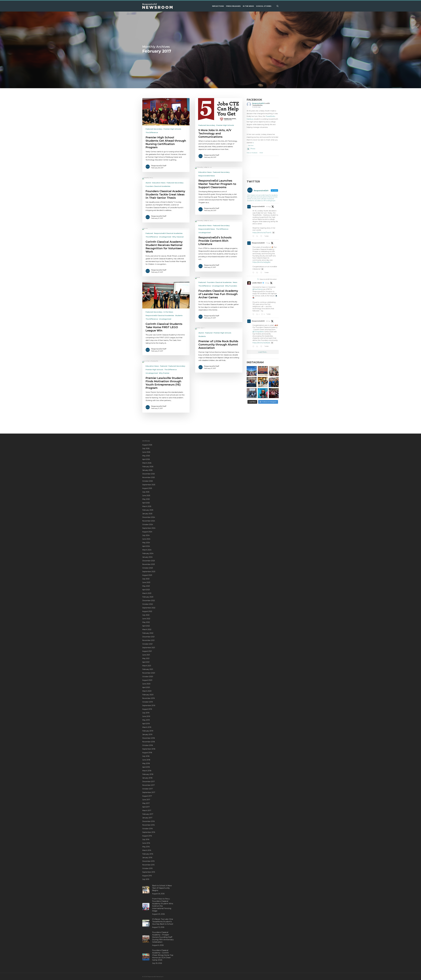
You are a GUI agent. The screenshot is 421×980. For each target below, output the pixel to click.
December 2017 (148, 782)
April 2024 (146, 546)
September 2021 (148, 648)
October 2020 (147, 677)
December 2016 (148, 821)
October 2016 (147, 829)
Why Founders (231, 286)
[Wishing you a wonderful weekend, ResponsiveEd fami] (252, 382)
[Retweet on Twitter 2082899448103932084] (258, 346)
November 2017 (148, 785)
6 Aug (267, 283)
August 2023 (147, 575)
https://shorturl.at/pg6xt (261, 262)
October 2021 (147, 644)
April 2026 (146, 459)
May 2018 (146, 763)
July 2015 (145, 879)
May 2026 (146, 456)
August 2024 (147, 532)
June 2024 (146, 539)
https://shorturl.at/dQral (261, 343)
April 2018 (146, 767)
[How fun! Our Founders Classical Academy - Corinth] (252, 371)
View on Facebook (252, 152)
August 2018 (147, 753)
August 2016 (147, 836)
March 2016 (146, 850)
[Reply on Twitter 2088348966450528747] (254, 236)
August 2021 (147, 651)
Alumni (148, 183)
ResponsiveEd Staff (158, 166)
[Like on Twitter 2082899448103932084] (262, 346)
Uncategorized (204, 233)
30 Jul (268, 321)
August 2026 (147, 445)
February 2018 (147, 774)
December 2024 (148, 517)
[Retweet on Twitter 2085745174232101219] (258, 272)
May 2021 (146, 658)
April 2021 (146, 662)
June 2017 (146, 800)
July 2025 (145, 492)
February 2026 (147, 467)
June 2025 (146, 496)
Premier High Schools (172, 129)
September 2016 (148, 832)
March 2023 (146, 593)
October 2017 (147, 789)
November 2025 (148, 477)
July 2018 (145, 756)
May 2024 (146, 543)
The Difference (152, 133)
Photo (252, 149)
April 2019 (146, 724)
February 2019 (147, 731)
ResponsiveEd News (206, 176)
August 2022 (147, 611)
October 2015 (147, 868)
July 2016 (145, 839)
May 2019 (146, 720)
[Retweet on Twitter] (258, 279)
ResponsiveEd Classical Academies (168, 233)
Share (261, 152)
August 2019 (147, 709)
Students (179, 316)
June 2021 (146, 655)
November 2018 (148, 742)
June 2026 (146, 452)
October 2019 (147, 702)
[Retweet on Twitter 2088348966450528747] (258, 236)
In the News (168, 312)
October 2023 (147, 568)
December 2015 (148, 861)
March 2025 (146, 506)
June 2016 (146, 843)
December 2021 (148, 637)
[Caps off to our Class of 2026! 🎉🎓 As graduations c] (263, 371)
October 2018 (147, 745)
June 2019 (146, 716)
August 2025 (147, 488)
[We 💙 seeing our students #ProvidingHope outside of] (252, 393)
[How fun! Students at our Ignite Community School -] (263, 382)
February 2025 (147, 510)
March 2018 (146, 771)
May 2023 (146, 586)
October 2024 (147, 524)
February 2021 (147, 669)
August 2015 (147, 876)
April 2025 (146, 503)
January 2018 (147, 778)
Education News (205, 172)
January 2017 (147, 818)
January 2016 (147, 858)
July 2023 (145, 579)
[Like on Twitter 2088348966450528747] (262, 236)
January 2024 (147, 557)
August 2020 (147, 680)
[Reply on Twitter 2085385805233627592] (254, 314)
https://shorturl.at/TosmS (261, 233)
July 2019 (145, 713)
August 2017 (147, 796)
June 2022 (146, 619)
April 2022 (146, 626)
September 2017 (148, 792)
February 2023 (147, 597)
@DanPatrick (257, 289)
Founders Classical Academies (158, 186)
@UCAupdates (258, 332)
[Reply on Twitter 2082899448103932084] (254, 346)
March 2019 (146, 727)
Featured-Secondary (154, 129)
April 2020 (146, 687)
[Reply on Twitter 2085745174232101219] (254, 272)
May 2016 (146, 847)
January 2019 (147, 734)
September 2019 (148, 706)
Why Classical (178, 237)
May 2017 (146, 803)
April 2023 (146, 590)
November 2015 (148, 865)
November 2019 (148, 698)
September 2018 (148, 749)
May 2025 (146, 499)
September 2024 (148, 528)
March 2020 (147, 691)
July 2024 (146, 535)
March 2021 (146, 666)
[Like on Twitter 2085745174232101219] (262, 272)
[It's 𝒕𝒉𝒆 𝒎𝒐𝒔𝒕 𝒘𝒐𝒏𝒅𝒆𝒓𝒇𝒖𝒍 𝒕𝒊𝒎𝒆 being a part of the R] (274, 393)
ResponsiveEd (258, 103)
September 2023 (148, 572)
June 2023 (146, 582)
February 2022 (147, 633)
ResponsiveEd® (258, 206)
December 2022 (148, 601)
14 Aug (268, 206)
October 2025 (147, 481)
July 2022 (145, 615)
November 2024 (148, 521)
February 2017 (147, 814)
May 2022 (146, 622)
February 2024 (147, 553)
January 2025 (147, 514)
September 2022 (148, 608)
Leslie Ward (257, 283)
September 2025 (148, 485)
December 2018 (148, 738)
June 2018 (146, 760)
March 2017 (146, 810)
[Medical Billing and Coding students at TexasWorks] (274, 382)
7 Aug (268, 243)
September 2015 (148, 872)
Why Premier (164, 373)
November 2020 (148, 673)
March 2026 (146, 463)
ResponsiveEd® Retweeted (268, 279)
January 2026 (147, 470)
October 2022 (147, 604)
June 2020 (146, 684)
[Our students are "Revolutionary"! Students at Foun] (274, 371)
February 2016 (147, 854)
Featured (149, 233)
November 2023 (148, 564)
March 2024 (146, 550)
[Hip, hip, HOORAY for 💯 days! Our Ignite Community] (263, 393)
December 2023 (148, 561)
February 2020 (147, 695)
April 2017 (146, 807)
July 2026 (145, 448)
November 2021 (148, 640)
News (235, 282)
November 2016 (148, 825)
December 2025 (148, 474)
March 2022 (146, 629)
